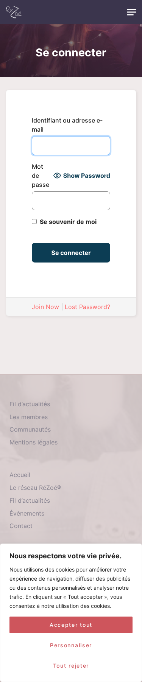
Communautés (30, 429)
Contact (21, 526)
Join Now (45, 307)
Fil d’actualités (29, 404)
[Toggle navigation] (131, 12)
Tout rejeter (71, 665)
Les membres (28, 417)
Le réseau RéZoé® (35, 487)
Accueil (19, 474)
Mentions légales (33, 442)
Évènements (26, 513)
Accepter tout (71, 624)
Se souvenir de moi (67, 221)
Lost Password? (87, 307)
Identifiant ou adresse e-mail (67, 125)
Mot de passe (40, 175)
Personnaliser (71, 645)
